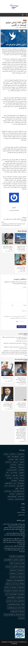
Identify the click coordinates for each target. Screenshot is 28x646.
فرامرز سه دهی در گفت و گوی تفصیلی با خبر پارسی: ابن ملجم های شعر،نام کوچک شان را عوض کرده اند (14, 549)
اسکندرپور (22, 456)
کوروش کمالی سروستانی (19, 499)
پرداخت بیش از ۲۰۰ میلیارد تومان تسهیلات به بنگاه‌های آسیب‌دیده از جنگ (15, 347)
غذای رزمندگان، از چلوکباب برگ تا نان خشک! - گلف (14, 524)
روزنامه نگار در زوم (14, 472)
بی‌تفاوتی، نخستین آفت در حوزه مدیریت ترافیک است (21, 268)
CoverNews (22, 642)
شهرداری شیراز (14, 480)
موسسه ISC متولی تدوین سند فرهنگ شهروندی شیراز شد (21, 248)
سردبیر (17, 27)
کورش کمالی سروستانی (12, 496)
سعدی (7, 472)
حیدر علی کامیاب (13, 467)
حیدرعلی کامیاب (21, 467)
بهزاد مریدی (11, 459)
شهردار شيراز (15, 478)
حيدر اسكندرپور (8, 462)
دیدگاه (24, 287)
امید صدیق (22, 459)
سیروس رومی (7, 475)
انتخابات (16, 459)
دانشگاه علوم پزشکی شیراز (12, 470)
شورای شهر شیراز (21, 483)
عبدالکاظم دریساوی (20, 486)
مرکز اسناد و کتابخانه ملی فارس (18, 491)
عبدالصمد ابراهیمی (8, 483)
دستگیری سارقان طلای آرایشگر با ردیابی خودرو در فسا (7, 248)
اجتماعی (24, 20)
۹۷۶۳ (23, 539)
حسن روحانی (15, 462)
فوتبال (17, 488)
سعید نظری (22, 475)
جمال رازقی (22, 462)
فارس (6, 486)
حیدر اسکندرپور (21, 464)
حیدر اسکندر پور (13, 464)
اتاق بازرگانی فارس (20, 454)
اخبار (25, 374)
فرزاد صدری (22, 488)
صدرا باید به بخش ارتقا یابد (21, 341)
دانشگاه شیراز (21, 470)
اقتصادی (11, 374)
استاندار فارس (12, 454)
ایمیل (24, 305)
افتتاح (9, 456)
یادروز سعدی (11, 499)
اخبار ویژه (24, 424)
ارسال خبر (23, 507)
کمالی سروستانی (21, 496)
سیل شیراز (22, 478)
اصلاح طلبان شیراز (15, 456)
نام (12, 305)
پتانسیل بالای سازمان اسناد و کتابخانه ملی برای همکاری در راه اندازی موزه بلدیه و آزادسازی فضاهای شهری (13, 224)
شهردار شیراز (9, 478)
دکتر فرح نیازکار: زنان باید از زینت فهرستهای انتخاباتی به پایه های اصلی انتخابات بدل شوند (14, 535)
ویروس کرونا (12, 494)
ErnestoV (23, 533)
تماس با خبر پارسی (21, 512)
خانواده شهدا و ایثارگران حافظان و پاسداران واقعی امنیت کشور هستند (14, 219)
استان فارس (6, 454)
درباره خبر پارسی (21, 515)
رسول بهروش (21, 472)
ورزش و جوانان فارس (20, 494)
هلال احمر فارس (8, 491)
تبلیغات (23, 510)
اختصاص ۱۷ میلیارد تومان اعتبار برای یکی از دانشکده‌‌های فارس (15, 344)
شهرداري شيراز (21, 480)
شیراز (15, 483)
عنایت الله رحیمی (12, 486)
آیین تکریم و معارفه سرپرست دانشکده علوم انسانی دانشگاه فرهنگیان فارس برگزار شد (14, 338)
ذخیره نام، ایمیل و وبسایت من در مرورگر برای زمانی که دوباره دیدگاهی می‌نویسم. (15, 317)
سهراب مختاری (15, 475)
